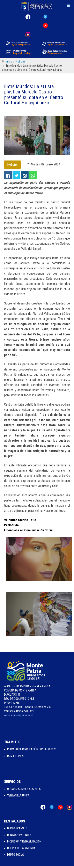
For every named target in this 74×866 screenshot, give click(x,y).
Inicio (9, 61)
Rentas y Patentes (19, 835)
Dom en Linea (15, 755)
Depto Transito (17, 828)
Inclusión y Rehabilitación (24, 841)
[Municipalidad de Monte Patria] (37, 6)
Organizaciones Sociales (24, 788)
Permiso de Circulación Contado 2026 (31, 749)
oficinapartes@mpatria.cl (18, 715)
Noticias (20, 61)
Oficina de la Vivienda (21, 848)
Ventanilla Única (18, 795)
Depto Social (15, 854)
